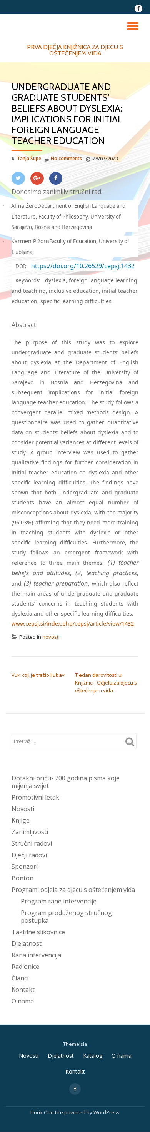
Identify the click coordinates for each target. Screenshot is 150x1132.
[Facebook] (56, 178)
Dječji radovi (29, 855)
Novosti (23, 809)
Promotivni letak (35, 797)
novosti (51, 636)
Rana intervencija (36, 955)
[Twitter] (18, 178)
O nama (23, 1001)
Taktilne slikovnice (38, 932)
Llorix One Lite (47, 1112)
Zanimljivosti (30, 832)
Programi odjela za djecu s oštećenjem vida (73, 889)
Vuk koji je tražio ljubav (38, 674)
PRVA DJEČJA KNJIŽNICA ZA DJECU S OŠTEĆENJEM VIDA (75, 50)
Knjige (21, 820)
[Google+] (37, 178)
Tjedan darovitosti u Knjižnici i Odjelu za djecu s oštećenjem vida (106, 682)
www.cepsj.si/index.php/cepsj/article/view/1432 (73, 623)
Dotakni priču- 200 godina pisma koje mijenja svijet (66, 782)
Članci (20, 978)
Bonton (22, 878)
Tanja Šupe (29, 158)
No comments (66, 158)
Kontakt (23, 989)
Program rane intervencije (59, 901)
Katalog (92, 1055)
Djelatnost (27, 943)
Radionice (25, 966)
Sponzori (25, 866)
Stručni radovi (32, 843)
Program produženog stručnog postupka (66, 916)
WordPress (106, 1112)
